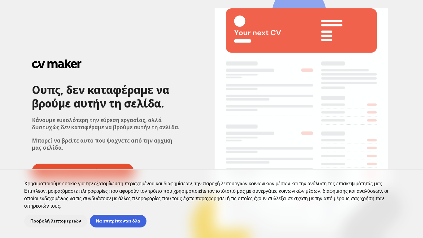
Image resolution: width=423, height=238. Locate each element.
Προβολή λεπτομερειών (55, 220)
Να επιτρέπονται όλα (118, 220)
